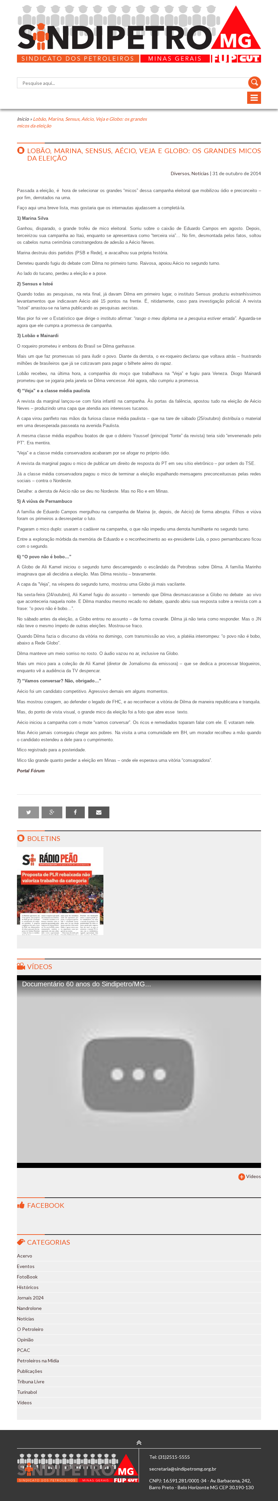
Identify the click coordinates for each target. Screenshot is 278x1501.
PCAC (23, 1350)
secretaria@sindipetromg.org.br (182, 1469)
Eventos (26, 1266)
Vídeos (39, 966)
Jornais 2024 (30, 1297)
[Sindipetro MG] (139, 34)
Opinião (25, 1339)
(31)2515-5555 (174, 1457)
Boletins (43, 838)
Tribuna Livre (30, 1381)
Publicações (29, 1371)
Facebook (45, 1205)
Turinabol (27, 1392)
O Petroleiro (30, 1329)
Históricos (28, 1287)
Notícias (200, 173)
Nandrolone (29, 1308)
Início (23, 119)
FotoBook (27, 1277)
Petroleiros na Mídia (38, 1360)
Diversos (180, 173)
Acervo (24, 1256)
